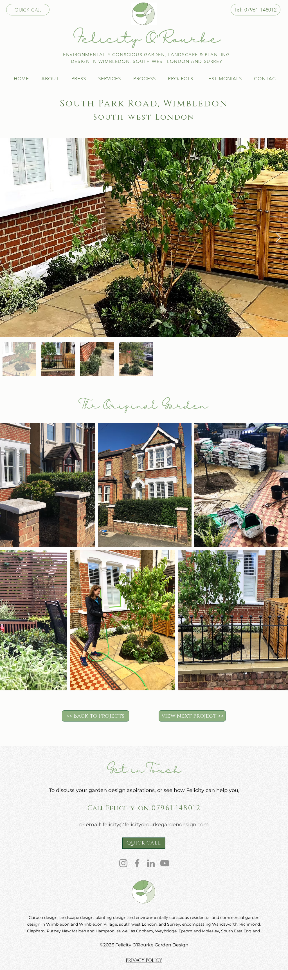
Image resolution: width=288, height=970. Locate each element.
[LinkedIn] (150, 863)
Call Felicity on (118, 808)
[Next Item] (278, 237)
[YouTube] (164, 863)
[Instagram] (123, 863)
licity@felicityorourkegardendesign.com (158, 824)
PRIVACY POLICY (144, 960)
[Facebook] (137, 863)
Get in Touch (144, 770)
